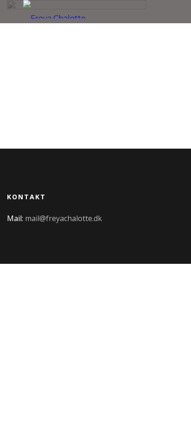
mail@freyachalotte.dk (63, 218)
